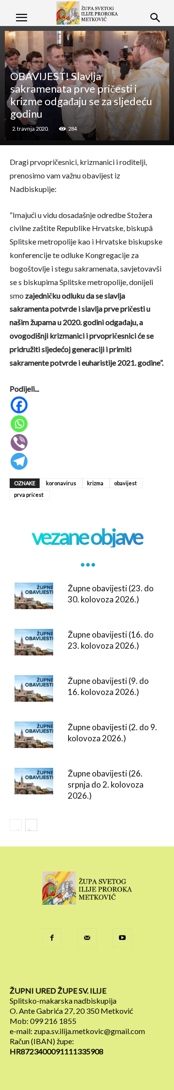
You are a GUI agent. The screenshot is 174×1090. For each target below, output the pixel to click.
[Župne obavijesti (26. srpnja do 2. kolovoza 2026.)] (34, 781)
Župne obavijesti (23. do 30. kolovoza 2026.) (111, 593)
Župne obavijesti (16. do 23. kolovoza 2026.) (111, 640)
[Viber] (88, 442)
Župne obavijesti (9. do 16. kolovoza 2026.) (108, 686)
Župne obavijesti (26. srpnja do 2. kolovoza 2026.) (106, 784)
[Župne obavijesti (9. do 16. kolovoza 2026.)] (34, 688)
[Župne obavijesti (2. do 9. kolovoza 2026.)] (34, 735)
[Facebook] (88, 404)
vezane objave (87, 536)
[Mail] (87, 938)
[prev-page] (16, 825)
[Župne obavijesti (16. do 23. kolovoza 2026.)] (34, 642)
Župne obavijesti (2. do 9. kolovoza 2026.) (112, 732)
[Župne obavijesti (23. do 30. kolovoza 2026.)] (34, 596)
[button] (21, 18)
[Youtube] (122, 938)
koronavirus (61, 483)
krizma (95, 483)
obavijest (125, 483)
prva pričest (29, 494)
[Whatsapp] (88, 423)
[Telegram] (88, 461)
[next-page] (31, 825)
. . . (87, 558)
